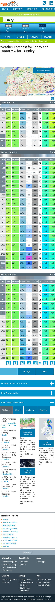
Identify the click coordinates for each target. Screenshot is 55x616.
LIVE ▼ (5, 9)
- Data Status (24, 590)
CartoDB (51, 94)
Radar (5, 519)
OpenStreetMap (41, 94)
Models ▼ (30, 410)
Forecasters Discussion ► (28, 433)
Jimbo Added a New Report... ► (34, 41)
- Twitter (22, 564)
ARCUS (6, 546)
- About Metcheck (9, 567)
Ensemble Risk (9, 525)
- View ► (5, 481)
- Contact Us (7, 570)
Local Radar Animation (43, 70)
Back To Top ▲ (27, 553)
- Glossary (6, 582)
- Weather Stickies (44, 579)
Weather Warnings (10, 531)
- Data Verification (26, 582)
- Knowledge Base (9, 579)
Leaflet (30, 94)
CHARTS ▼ (18, 9)
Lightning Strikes (10, 528)
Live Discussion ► (47, 443)
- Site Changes (24, 588)
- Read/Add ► (7, 474)
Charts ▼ (43, 410)
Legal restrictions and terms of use (13, 597)
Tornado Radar (11, 540)
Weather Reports (10, 537)
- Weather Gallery (9, 564)
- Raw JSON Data (43, 582)
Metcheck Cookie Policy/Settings (39, 597)
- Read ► (5, 442)
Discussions (8, 534)
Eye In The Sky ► (27, 471)
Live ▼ (18, 410)
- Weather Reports (9, 561)
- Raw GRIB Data (43, 585)
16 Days (26, 371)
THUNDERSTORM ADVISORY (27, 14)
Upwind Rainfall (9, 543)
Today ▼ (6, 410)
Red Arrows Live (9, 522)
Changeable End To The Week (9, 425)
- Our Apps (41, 561)
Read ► (5, 435)
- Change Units (25, 579)
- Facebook (23, 561)
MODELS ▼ (32, 9)
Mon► (44, 371)
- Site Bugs (23, 585)
